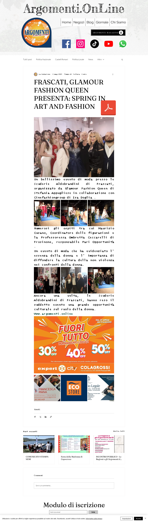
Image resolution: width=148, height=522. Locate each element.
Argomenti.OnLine (74, 8)
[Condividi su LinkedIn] (46, 417)
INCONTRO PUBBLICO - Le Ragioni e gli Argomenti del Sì (109, 457)
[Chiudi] (145, 518)
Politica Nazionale (43, 59)
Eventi (37, 409)
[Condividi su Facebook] (35, 417)
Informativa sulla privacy (94, 518)
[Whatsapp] (122, 43)
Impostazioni (126, 518)
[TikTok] (94, 43)
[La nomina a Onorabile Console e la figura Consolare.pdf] (108, 108)
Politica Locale (78, 59)
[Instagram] (80, 43)
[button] (122, 59)
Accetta (138, 518)
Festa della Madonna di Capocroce (71, 457)
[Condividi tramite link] (51, 417)
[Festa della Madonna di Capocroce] (74, 444)
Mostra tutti (119, 431)
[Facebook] (66, 43)
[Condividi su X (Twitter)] (40, 417)
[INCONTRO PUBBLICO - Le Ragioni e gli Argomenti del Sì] (109, 444)
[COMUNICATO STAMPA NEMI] (38, 444)
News (90, 59)
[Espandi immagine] (47, 213)
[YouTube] (108, 43)
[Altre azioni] (112, 74)
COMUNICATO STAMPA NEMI (37, 457)
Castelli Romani (61, 59)
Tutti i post (27, 59)
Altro (99, 59)
